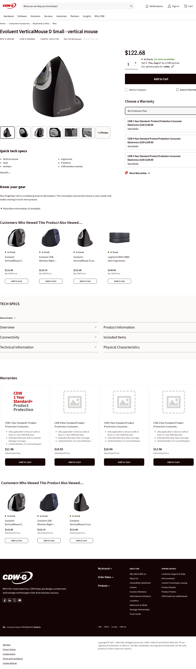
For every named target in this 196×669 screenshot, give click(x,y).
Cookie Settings (10, 663)
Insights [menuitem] (87, 16)
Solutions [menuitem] (35, 16)
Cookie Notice (9, 654)
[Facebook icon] (4, 600)
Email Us (37, 627)
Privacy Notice (9, 649)
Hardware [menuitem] (9, 16)
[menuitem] (147, 6)
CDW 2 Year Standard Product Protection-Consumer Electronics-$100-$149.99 (168, 424)
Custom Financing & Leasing (174, 582)
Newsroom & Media (138, 605)
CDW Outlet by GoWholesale (174, 596)
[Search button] (131, 6)
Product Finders (169, 591)
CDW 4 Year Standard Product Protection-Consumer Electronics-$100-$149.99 (70, 424)
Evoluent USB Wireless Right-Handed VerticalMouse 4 (49, 522)
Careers (133, 587)
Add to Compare (137, 89)
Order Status (105, 577)
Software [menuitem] (22, 16)
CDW (100, 627)
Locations (134, 600)
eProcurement (168, 578)
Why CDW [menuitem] (99, 16)
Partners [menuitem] (74, 16)
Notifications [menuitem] (156, 6)
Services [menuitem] (48, 16)
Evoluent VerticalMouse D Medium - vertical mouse (14, 522)
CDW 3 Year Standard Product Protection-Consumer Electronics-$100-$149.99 (119, 424)
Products (103, 585)
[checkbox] (126, 89)
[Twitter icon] (14, 600)
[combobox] (73, 6)
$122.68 (135, 52)
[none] (9, 16)
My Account (104, 568)
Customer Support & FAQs (173, 574)
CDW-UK (123, 627)
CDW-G (106, 627)
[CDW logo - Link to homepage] (8, 6)
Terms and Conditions (13, 658)
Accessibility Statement (140, 582)
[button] (188, 6)
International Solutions (140, 596)
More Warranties (138, 173)
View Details (133, 128)
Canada (114, 627)
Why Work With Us (138, 574)
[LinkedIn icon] (9, 600)
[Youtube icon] (19, 600)
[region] (98, 258)
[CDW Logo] (8, 6)
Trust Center (135, 614)
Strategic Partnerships (140, 609)
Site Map (6, 644)
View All (4, 172)
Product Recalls (169, 587)
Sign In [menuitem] (175, 6)
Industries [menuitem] (61, 16)
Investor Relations (138, 591)
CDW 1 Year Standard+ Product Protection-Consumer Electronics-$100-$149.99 (21, 424)
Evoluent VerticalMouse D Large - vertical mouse (81, 522)
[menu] (154, 6)
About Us (134, 578)
